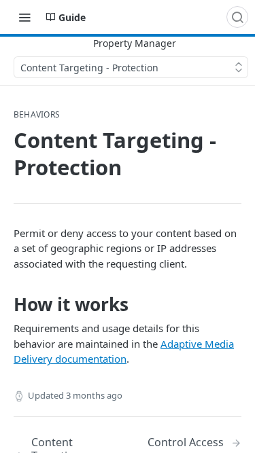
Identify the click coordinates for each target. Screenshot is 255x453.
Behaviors (37, 114)
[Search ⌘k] (237, 17)
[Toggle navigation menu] (24, 17)
